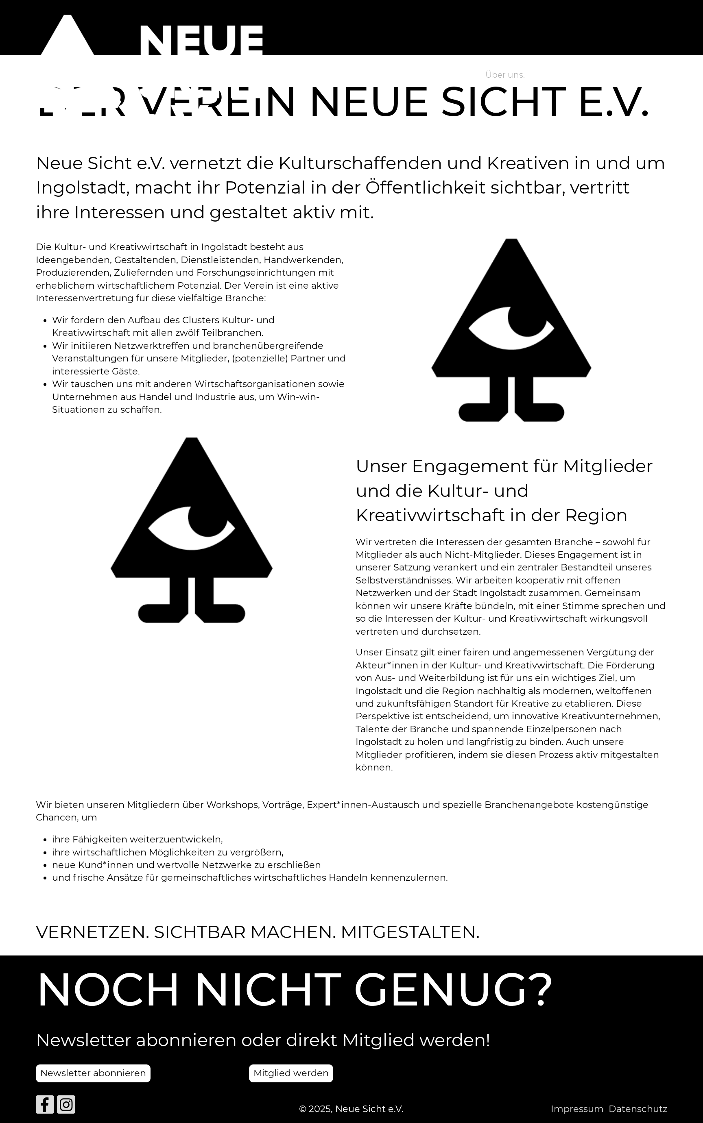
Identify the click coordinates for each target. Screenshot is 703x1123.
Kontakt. (679, 75)
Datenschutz (638, 1108)
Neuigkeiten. (566, 75)
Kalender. (627, 75)
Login (339, 76)
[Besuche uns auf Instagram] (66, 1107)
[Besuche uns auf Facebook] (45, 1107)
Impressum (577, 1108)
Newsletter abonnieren (93, 1073)
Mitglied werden (291, 1073)
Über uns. (505, 75)
